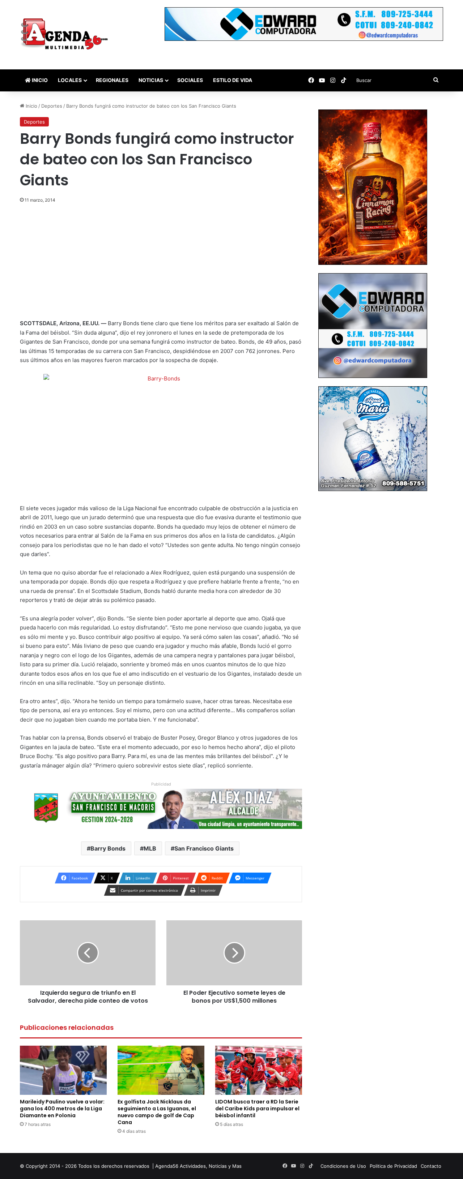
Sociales (190, 80)
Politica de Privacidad (393, 1166)
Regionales (112, 80)
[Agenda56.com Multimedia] (65, 34)
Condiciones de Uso (343, 1166)
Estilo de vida (232, 80)
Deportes (51, 106)
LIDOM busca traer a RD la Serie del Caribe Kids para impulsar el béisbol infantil (257, 1108)
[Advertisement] (161, 265)
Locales (70, 80)
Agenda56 (166, 1166)
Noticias (151, 80)
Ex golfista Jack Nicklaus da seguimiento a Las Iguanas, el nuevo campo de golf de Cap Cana (157, 1112)
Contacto (431, 1166)
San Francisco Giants (204, 848)
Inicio (39, 80)
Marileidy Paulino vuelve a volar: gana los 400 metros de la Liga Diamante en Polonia (62, 1108)
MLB (150, 848)
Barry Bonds (108, 848)
